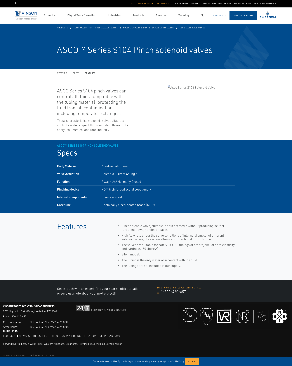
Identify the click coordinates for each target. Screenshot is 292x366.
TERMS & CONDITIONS (14, 355)
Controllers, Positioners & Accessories (95, 27)
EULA (30, 355)
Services (24, 335)
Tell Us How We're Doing (66, 335)
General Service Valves (192, 27)
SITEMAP (49, 355)
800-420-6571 (20, 316)
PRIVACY (39, 355)
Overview (62, 73)
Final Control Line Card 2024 (102, 335)
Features (90, 73)
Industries (40, 335)
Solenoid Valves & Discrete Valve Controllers (148, 27)
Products (62, 27)
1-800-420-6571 (174, 291)
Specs (76, 73)
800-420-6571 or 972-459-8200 (49, 322)
